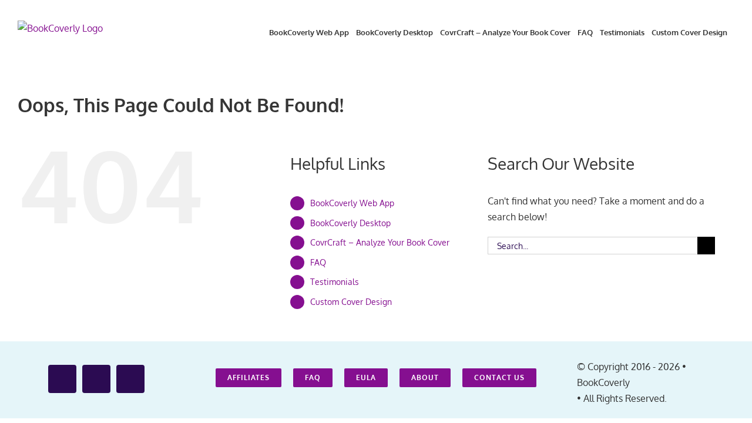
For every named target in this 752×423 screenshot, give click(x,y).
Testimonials (334, 282)
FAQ (318, 262)
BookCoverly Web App (352, 203)
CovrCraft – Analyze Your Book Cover (379, 242)
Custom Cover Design (351, 302)
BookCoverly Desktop (350, 223)
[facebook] (62, 379)
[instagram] (130, 379)
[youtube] (96, 379)
